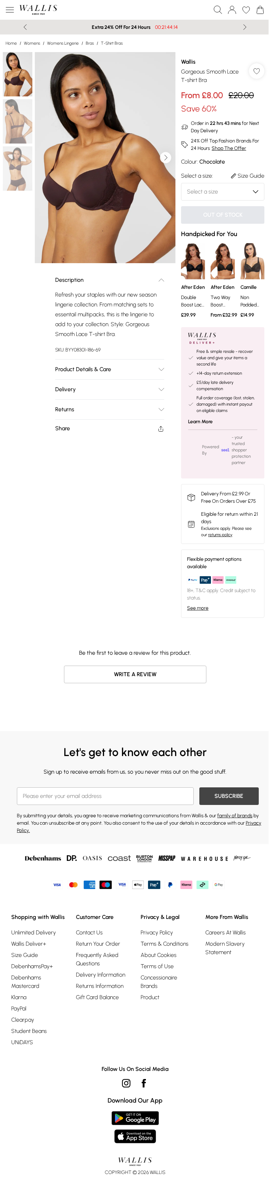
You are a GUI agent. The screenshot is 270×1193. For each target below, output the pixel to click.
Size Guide (24, 969)
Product (147, 1003)
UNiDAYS (22, 1057)
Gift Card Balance (96, 1003)
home (11, 43)
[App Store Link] (132, 1142)
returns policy (217, 541)
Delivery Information (99, 981)
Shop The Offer (225, 148)
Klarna (18, 1012)
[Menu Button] (10, 10)
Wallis (185, 61)
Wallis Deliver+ (28, 958)
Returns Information (98, 992)
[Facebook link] (141, 1098)
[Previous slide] (22, 27)
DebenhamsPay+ (32, 981)
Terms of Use (154, 972)
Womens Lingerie (63, 43)
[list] (103, 155)
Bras (90, 43)
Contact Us (88, 938)
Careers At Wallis (221, 938)
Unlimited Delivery (33, 947)
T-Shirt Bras (112, 43)
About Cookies (156, 961)
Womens (32, 43)
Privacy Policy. (31, 837)
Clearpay (22, 1034)
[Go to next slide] (162, 155)
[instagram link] (124, 1098)
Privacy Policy (154, 938)
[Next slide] (242, 27)
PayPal (18, 1023)
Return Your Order (97, 950)
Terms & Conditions (162, 950)
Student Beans (29, 1045)
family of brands (234, 822)
